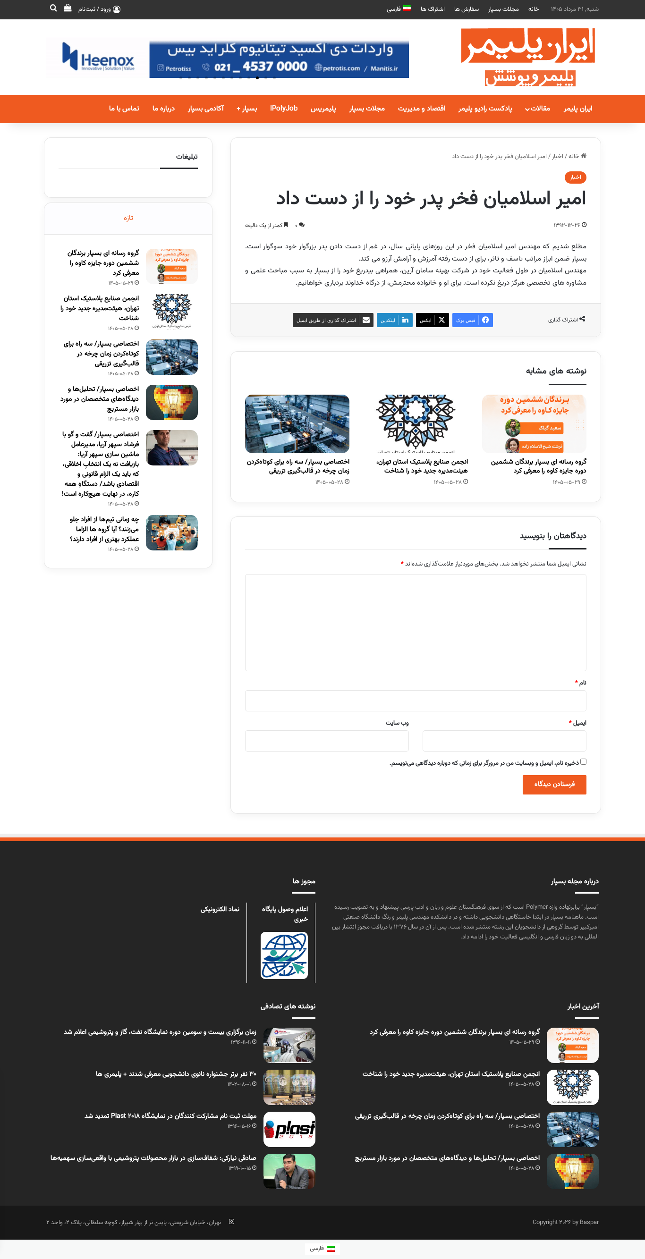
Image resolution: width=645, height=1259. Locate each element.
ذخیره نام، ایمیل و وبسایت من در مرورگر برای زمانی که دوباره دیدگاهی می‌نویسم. (484, 763)
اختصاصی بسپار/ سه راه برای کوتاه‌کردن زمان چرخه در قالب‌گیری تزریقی (298, 466)
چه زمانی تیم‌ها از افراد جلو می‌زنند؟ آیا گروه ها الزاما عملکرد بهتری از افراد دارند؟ (104, 530)
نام (580, 683)
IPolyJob (283, 108)
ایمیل (577, 723)
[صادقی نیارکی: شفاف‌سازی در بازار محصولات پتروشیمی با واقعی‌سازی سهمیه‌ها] (289, 1171)
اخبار (557, 156)
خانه (533, 9)
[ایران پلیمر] (516, 57)
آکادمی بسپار (205, 108)
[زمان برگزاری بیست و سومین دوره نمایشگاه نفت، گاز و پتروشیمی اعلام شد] (289, 1045)
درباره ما (164, 108)
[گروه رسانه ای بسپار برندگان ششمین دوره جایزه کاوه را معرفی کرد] (534, 424)
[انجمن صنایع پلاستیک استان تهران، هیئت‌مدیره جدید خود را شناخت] (416, 424)
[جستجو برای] (53, 9)
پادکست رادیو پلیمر (485, 108)
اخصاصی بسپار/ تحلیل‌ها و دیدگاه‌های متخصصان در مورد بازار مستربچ (99, 399)
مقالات (540, 108)
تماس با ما (124, 108)
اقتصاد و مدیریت (421, 108)
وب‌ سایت (397, 723)
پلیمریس (323, 108)
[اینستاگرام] (231, 1221)
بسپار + (247, 108)
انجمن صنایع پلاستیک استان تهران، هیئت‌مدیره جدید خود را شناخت (422, 466)
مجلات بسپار (503, 9)
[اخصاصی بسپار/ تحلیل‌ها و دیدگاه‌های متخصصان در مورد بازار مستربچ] (172, 402)
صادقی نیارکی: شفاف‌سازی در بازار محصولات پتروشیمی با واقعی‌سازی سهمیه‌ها (153, 1158)
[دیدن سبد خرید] (67, 9)
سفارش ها (466, 9)
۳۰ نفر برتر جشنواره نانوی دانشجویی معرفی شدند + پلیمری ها (176, 1074)
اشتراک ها (433, 9)
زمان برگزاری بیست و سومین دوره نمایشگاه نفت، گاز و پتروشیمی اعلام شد (160, 1032)
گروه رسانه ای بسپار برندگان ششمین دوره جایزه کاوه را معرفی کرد (538, 466)
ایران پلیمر (578, 108)
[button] (274, 77)
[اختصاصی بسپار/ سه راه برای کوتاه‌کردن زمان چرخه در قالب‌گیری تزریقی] (297, 424)
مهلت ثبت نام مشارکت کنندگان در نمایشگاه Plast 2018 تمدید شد (170, 1116)
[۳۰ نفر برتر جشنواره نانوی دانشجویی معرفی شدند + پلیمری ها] (289, 1087)
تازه (128, 218)
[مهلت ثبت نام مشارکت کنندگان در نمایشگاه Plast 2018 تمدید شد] (289, 1129)
